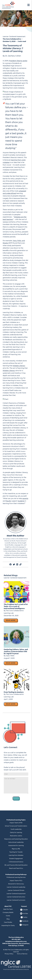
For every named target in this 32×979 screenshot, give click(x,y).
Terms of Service (22, 954)
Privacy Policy (9, 954)
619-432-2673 (16, 939)
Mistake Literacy (19, 366)
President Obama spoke (18, 61)
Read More (10, 620)
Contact (16, 798)
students (21, 501)
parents (25, 498)
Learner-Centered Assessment (14, 36)
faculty (8, 501)
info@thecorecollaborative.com (16, 941)
